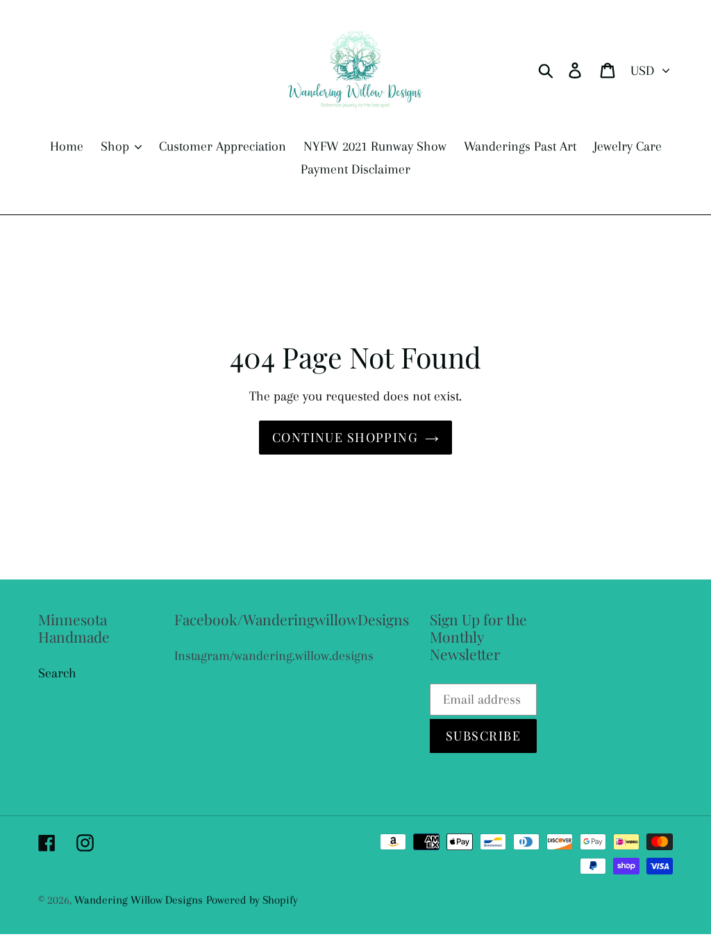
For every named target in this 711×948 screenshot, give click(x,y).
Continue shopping (345, 437)
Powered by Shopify (252, 899)
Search (57, 673)
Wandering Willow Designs (138, 899)
